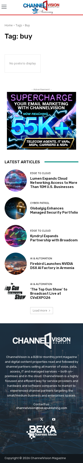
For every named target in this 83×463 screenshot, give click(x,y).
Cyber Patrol (39, 203)
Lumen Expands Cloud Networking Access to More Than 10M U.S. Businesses (53, 182)
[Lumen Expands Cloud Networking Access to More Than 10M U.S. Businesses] (16, 180)
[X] (41, 419)
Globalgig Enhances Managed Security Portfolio (54, 210)
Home (9, 25)
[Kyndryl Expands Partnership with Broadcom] (16, 236)
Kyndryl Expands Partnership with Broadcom (54, 238)
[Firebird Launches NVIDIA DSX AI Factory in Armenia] (16, 264)
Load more (40, 310)
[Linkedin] (29, 419)
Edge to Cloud (40, 173)
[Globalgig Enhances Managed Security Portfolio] (16, 208)
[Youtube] (53, 419)
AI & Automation (41, 258)
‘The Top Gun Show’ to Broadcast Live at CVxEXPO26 (48, 293)
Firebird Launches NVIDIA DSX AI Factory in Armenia (52, 266)
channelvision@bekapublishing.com (41, 408)
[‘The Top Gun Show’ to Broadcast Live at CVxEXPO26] (16, 291)
